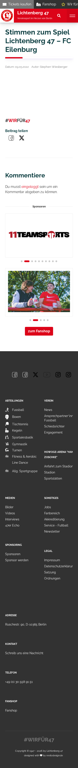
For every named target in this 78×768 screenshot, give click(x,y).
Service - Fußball (56, 525)
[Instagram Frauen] (68, 374)
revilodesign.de (54, 755)
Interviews (12, 519)
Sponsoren (12, 554)
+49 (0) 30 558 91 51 (19, 682)
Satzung (50, 572)
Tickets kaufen (19, 4)
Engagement (53, 432)
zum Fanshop (39, 331)
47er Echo (12, 525)
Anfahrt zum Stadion (58, 466)
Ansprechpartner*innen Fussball (60, 418)
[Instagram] (58, 374)
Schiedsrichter (54, 426)
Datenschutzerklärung (59, 566)
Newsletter (52, 531)
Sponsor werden (16, 560)
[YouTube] (47, 374)
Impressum (52, 560)
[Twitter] (35, 374)
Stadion (49, 472)
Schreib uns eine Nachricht (24, 653)
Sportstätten (53, 478)
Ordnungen (52, 578)
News (48, 410)
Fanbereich (52, 513)
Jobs (47, 507)
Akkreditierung (54, 519)
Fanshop (49, 4)
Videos (10, 513)
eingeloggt (30, 187)
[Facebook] (14, 374)
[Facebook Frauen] (25, 374)
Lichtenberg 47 (55, 750)
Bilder (9, 507)
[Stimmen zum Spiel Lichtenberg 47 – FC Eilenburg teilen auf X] (21, 138)
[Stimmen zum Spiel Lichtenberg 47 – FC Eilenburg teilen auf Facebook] (11, 138)
